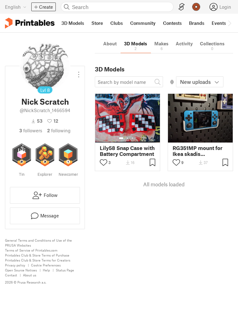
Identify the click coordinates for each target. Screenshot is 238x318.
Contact (11, 275)
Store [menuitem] (97, 23)
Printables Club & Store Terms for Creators (37, 260)
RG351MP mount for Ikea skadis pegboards (198, 151)
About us (29, 275)
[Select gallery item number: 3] (132, 138)
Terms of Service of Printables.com (31, 250)
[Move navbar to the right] (229, 23)
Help (46, 270)
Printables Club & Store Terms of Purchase (37, 255)
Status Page (65, 270)
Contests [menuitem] (172, 23)
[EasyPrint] (181, 7)
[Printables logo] (30, 23)
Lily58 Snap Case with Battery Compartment (127, 151)
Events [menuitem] (219, 23)
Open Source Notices (21, 270)
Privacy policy (15, 265)
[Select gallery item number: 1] (121, 138)
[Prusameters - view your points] (196, 7)
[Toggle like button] (103, 162)
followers (30, 130)
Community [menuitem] (143, 23)
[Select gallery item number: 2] (127, 138)
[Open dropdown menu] (79, 72)
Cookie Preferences (46, 265)
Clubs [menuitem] (116, 23)
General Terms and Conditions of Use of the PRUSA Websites (38, 242)
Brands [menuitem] (196, 23)
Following (59, 130)
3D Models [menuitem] (72, 23)
